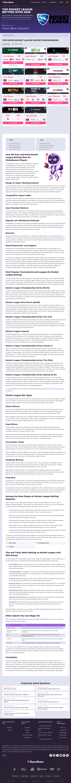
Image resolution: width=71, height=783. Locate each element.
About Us (62, 735)
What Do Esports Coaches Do (44, 743)
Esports (44, 2)
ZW (4, 763)
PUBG (27, 740)
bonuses (56, 240)
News (67, 2)
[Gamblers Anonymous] (32, 777)
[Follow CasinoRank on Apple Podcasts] (66, 763)
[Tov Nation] (23, 777)
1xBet (9, 738)
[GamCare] (42, 777)
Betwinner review (13, 65)
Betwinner (9, 735)
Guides (61, 2)
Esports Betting (35, 2)
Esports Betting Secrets (45, 747)
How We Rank (62, 743)
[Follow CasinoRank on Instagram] (53, 763)
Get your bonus (13, 62)
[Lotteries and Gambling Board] (14, 777)
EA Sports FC (27, 745)
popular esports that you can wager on (16, 621)
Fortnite (27, 738)
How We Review (62, 740)
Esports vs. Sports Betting (45, 740)
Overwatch (27, 735)
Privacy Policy (62, 745)
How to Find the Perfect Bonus (43, 737)
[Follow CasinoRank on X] (56, 763)
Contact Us (62, 738)
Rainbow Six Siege (27, 743)
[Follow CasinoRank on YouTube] (60, 763)
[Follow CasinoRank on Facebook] (50, 763)
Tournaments (52, 2)
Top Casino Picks (6, 44)
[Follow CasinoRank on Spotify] (63, 763)
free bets (60, 238)
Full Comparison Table (17, 44)
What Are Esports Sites (45, 734)
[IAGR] (52, 777)
